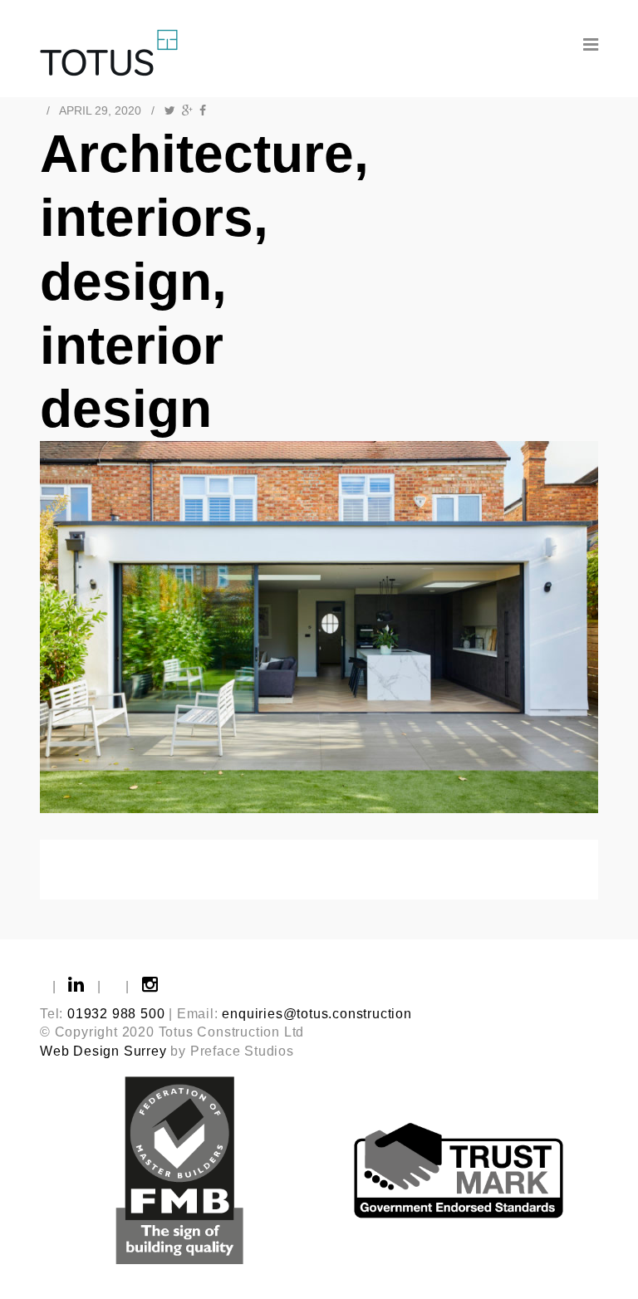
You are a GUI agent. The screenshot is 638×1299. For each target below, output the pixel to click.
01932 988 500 (115, 1014)
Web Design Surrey (103, 1051)
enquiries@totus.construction (316, 1014)
